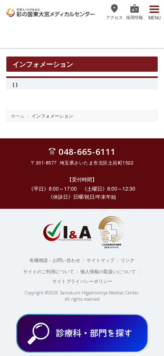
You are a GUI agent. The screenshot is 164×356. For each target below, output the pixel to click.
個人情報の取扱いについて (108, 271)
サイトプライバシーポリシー (82, 281)
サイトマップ (100, 259)
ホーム (18, 115)
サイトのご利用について (48, 271)
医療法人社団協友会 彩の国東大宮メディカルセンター (50, 11)
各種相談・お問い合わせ (54, 259)
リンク (128, 259)
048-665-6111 (87, 151)
